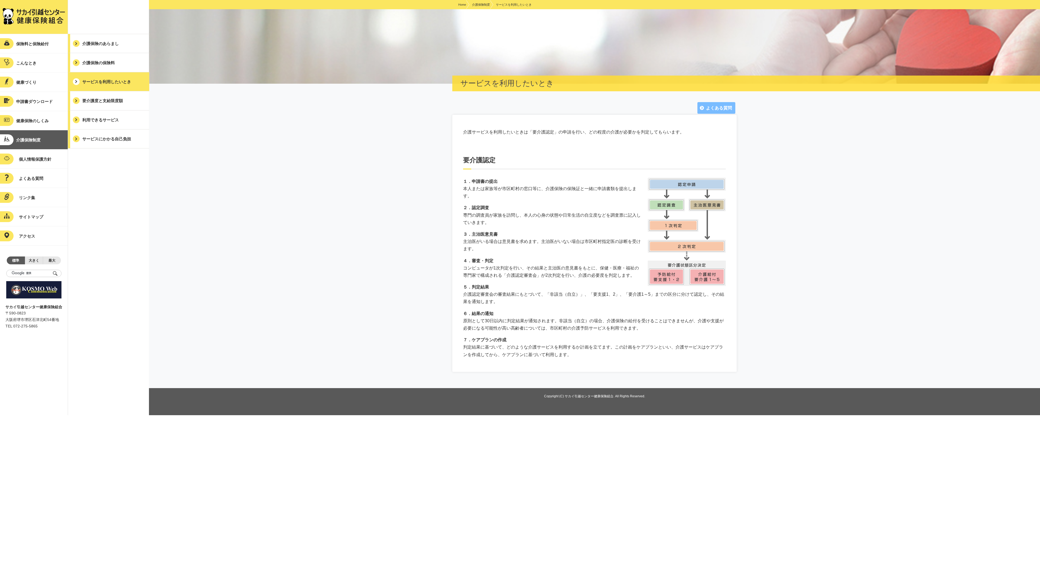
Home (462, 4)
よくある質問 (719, 108)
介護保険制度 (481, 4)
